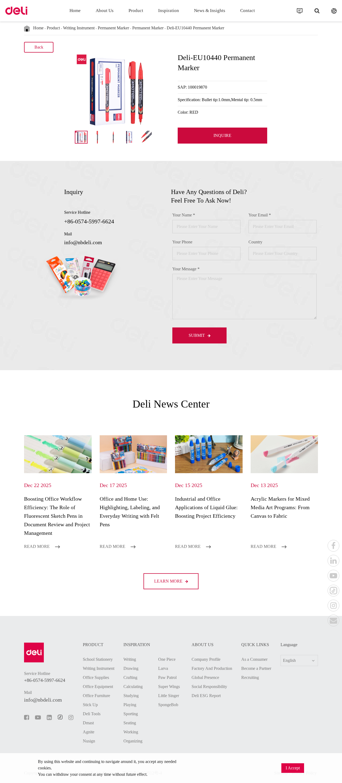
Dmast (88, 723)
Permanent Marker (113, 28)
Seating (129, 723)
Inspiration (168, 10)
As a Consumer (254, 659)
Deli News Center (171, 404)
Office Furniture (96, 695)
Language (289, 645)
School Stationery (98, 659)
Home (75, 10)
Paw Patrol (167, 677)
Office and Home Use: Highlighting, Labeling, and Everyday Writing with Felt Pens (130, 511)
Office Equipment (98, 686)
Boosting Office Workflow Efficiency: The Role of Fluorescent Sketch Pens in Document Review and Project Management (57, 516)
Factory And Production (212, 668)
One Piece (167, 659)
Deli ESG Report (206, 695)
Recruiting (250, 677)
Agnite (88, 732)
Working (130, 732)
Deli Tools (91, 713)
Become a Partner (256, 668)
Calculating (133, 686)
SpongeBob (168, 704)
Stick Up (90, 704)
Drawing (130, 668)
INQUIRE (222, 135)
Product (136, 10)
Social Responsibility (209, 686)
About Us (105, 10)
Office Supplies (96, 677)
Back (38, 47)
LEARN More (169, 581)
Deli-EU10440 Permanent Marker (195, 28)
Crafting (130, 677)
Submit (197, 335)
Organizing (132, 741)
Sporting (130, 713)
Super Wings (169, 686)
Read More (37, 546)
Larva (163, 668)
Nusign (89, 741)
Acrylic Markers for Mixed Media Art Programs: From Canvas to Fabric (280, 507)
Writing (129, 659)
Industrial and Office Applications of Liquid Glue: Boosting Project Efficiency (206, 507)
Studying (131, 695)
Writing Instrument (79, 28)
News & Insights (209, 10)
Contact (247, 10)
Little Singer (168, 695)
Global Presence (205, 677)
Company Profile (206, 659)
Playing (129, 704)
